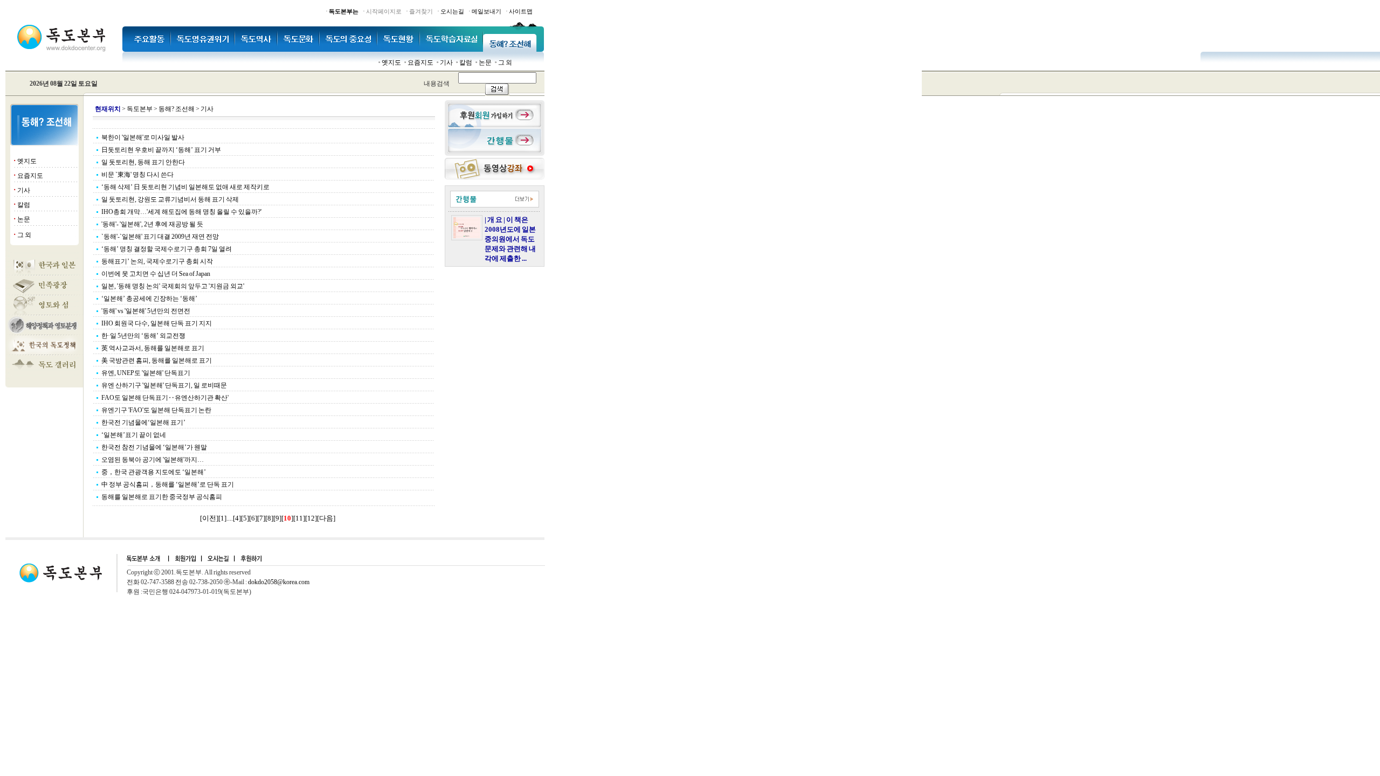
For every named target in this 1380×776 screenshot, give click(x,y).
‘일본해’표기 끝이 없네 (133, 435)
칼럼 (465, 62)
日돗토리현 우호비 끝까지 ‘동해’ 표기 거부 (161, 150)
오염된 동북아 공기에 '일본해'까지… (152, 459)
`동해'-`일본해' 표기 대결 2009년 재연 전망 (160, 236)
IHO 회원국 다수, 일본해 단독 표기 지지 (156, 323)
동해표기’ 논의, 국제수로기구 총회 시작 (157, 261)
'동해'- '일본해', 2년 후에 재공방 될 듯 (152, 224)
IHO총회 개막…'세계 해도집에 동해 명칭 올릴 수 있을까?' (181, 212)
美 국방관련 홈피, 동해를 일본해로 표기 (156, 360)
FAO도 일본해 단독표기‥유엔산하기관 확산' (165, 397)
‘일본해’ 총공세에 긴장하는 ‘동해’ (149, 298)
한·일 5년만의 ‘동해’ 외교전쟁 (143, 336)
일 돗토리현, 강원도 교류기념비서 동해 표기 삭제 (170, 199)
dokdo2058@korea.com (278, 582)
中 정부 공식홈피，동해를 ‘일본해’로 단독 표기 (167, 484)
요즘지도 (420, 62)
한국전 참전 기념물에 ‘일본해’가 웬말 (154, 447)
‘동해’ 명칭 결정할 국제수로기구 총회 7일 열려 (166, 249)
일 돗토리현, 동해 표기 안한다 (143, 162)
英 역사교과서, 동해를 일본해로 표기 (152, 348)
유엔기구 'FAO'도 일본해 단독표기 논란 (156, 410)
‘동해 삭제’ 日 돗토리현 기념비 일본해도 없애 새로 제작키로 (185, 187)
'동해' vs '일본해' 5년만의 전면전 (145, 311)
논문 (485, 62)
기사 (446, 62)
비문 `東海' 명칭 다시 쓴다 (137, 174)
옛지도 (391, 62)
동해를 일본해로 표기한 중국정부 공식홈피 (161, 497)
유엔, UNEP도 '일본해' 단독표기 (145, 373)
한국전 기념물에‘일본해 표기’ (143, 422)
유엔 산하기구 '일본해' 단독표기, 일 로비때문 (164, 385)
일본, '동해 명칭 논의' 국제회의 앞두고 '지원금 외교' (172, 286)
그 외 (505, 62)
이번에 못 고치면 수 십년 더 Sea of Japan (155, 274)
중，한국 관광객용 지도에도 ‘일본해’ (153, 472)
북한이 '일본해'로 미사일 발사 (142, 137)
